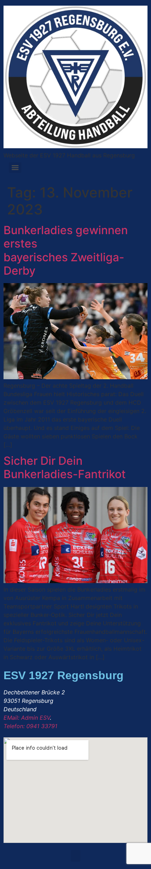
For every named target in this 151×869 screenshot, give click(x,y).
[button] (75, 856)
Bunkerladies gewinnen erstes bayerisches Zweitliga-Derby (66, 250)
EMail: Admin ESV (27, 717)
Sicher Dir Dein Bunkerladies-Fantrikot (65, 467)
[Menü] (15, 167)
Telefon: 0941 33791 (30, 726)
